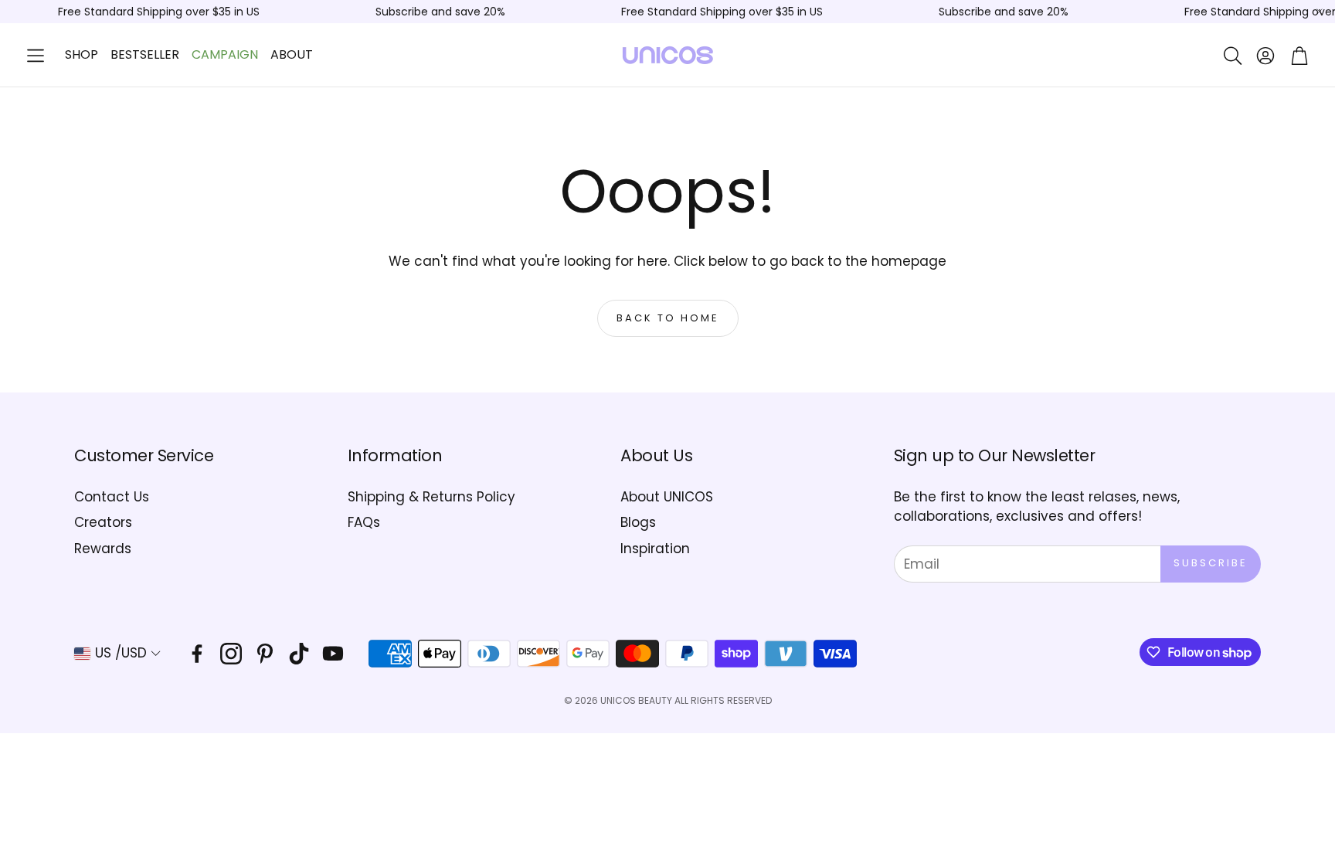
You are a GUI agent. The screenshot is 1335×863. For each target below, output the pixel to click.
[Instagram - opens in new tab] (231, 653)
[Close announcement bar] (1319, 11)
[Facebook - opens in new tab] (197, 653)
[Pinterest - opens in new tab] (265, 653)
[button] (35, 55)
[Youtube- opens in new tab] (333, 653)
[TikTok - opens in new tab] (299, 653)
